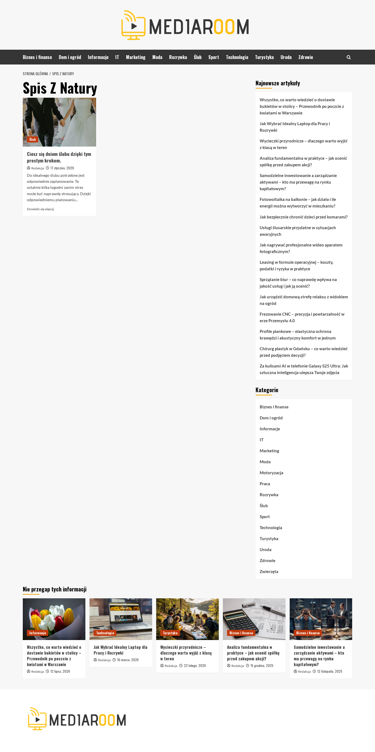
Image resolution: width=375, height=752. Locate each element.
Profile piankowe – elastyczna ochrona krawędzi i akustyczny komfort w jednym (298, 334)
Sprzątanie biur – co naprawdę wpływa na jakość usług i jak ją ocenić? (298, 282)
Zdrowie (305, 57)
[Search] (348, 57)
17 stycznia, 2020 (62, 167)
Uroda (286, 57)
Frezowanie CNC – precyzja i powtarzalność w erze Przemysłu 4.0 (302, 317)
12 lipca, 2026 (60, 671)
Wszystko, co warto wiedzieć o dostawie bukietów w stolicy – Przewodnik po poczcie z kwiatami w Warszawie (302, 106)
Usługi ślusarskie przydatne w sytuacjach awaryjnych (298, 231)
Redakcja (37, 168)
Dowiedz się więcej (40, 209)
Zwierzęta (269, 571)
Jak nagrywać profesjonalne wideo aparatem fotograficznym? (301, 248)
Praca (265, 483)
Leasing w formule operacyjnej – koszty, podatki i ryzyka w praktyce (296, 265)
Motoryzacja (271, 472)
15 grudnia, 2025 (262, 665)
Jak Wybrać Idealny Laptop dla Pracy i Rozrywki (295, 127)
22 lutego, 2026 (195, 665)
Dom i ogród (70, 57)
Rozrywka (178, 57)
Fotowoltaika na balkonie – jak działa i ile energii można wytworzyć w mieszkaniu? (298, 202)
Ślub (198, 57)
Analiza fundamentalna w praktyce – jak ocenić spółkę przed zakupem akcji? (303, 161)
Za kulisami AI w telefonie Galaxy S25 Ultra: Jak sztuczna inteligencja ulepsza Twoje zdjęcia (304, 369)
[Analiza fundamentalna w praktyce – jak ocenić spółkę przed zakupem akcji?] (254, 619)
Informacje (98, 57)
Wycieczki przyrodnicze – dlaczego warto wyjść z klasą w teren (304, 144)
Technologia (237, 57)
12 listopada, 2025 (329, 671)
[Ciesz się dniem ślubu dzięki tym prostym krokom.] (59, 122)
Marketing (135, 57)
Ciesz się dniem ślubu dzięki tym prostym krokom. (59, 157)
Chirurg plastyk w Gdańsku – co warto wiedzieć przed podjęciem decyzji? (304, 352)
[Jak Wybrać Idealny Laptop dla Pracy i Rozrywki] (120, 619)
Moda (157, 57)
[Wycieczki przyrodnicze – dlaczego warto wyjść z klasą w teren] (187, 619)
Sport (213, 57)
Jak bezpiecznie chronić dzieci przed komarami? (304, 216)
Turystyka (264, 57)
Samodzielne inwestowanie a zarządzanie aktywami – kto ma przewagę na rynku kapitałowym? (298, 182)
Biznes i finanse (37, 57)
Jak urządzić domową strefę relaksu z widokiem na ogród (304, 300)
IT (117, 57)
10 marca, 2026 (128, 659)
